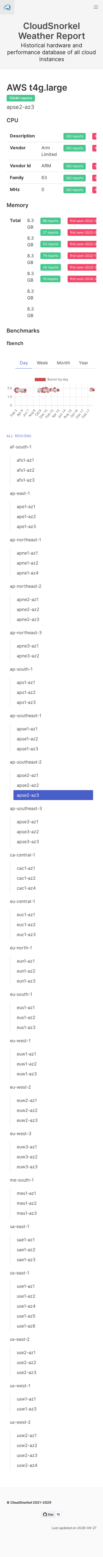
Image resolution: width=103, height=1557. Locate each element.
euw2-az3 (27, 1120)
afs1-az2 (26, 470)
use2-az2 (26, 1362)
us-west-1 (20, 1385)
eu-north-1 (21, 947)
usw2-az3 (27, 1455)
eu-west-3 (20, 1133)
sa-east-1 (19, 1226)
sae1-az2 (26, 1249)
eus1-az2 (26, 1017)
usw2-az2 (27, 1445)
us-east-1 (19, 1273)
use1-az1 (26, 1286)
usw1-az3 (27, 1409)
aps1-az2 (26, 692)
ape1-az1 (26, 506)
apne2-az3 (28, 619)
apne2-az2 (28, 609)
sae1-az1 (26, 1239)
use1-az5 (26, 1316)
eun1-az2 (26, 971)
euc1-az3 (26, 934)
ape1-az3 (26, 526)
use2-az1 (26, 1352)
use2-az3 (26, 1372)
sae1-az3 (26, 1259)
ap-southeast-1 (25, 715)
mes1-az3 (27, 1213)
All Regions (19, 436)
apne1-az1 (27, 553)
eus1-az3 (26, 1027)
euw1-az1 (26, 1054)
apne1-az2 (27, 563)
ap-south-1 (21, 669)
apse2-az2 (28, 785)
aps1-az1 (26, 682)
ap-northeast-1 (25, 539)
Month (63, 362)
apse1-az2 (27, 738)
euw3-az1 (27, 1147)
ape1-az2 (26, 516)
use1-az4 (26, 1306)
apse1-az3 (27, 748)
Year (83, 362)
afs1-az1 (25, 460)
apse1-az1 (27, 729)
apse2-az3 (28, 795)
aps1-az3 (26, 702)
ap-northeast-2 (25, 586)
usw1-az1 (26, 1399)
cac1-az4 (26, 888)
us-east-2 (20, 1339)
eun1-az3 (26, 981)
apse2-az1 (27, 775)
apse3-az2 (28, 831)
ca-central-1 (22, 855)
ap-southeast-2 (26, 762)
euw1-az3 (27, 1074)
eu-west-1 (20, 1040)
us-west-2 (20, 1422)
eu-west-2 (20, 1087)
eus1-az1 (26, 1007)
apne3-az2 (28, 656)
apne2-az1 (27, 599)
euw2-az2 (27, 1110)
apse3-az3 (28, 841)
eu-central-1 (22, 901)
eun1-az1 (26, 961)
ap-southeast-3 (26, 808)
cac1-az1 (26, 868)
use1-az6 (26, 1326)
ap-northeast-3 (26, 632)
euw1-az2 (27, 1064)
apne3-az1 (27, 646)
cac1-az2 (26, 878)
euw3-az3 (27, 1166)
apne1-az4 (27, 573)
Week (42, 362)
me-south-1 (22, 1180)
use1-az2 (26, 1296)
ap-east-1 (20, 493)
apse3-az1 (27, 821)
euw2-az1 (27, 1100)
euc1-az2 (26, 924)
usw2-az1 (27, 1435)
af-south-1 (20, 447)
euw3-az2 (27, 1156)
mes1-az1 (26, 1193)
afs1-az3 (26, 480)
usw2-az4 (27, 1465)
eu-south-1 (21, 994)
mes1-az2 (27, 1203)
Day (24, 362)
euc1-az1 (26, 914)
